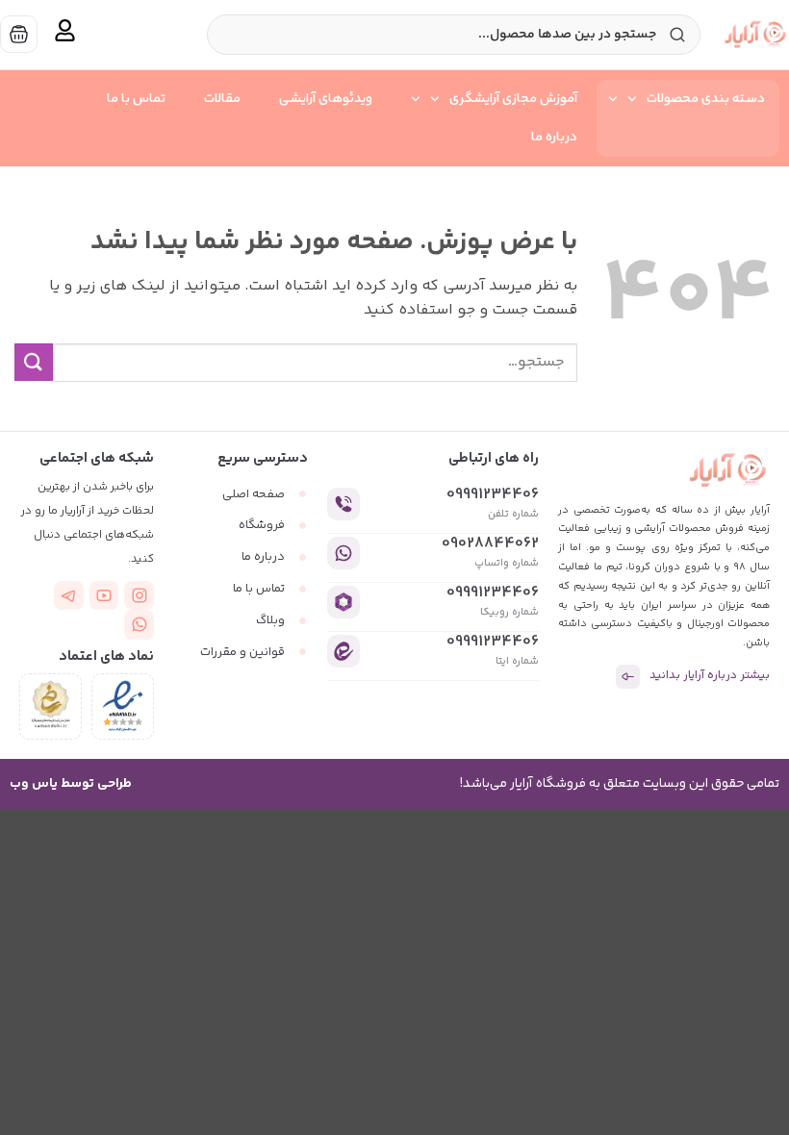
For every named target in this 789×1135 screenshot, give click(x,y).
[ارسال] (33, 362)
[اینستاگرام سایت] (139, 596)
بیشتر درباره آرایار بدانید (709, 676)
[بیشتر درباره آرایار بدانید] (628, 677)
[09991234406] (343, 504)
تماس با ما (136, 99)
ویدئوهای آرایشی (325, 99)
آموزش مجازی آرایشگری (513, 99)
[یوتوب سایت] (104, 596)
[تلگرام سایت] (69, 596)
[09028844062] (343, 553)
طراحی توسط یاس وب (71, 783)
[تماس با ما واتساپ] (139, 625)
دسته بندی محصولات (706, 99)
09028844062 (490, 544)
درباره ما (554, 137)
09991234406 (492, 495)
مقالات (222, 99)
